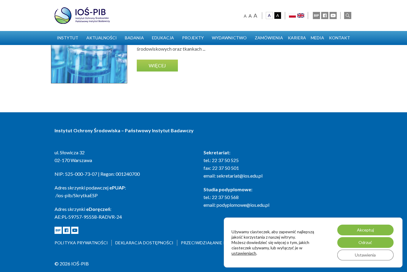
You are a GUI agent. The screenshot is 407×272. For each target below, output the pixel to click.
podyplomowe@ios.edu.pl (243, 205)
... (204, 49)
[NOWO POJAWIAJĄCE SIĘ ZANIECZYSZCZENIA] (89, 45)
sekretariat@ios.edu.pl (239, 175)
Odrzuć (365, 242)
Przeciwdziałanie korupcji (212, 242)
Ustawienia (365, 254)
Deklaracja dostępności (144, 242)
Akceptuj (365, 229)
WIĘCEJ (157, 65)
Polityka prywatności (81, 242)
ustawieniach (244, 253)
